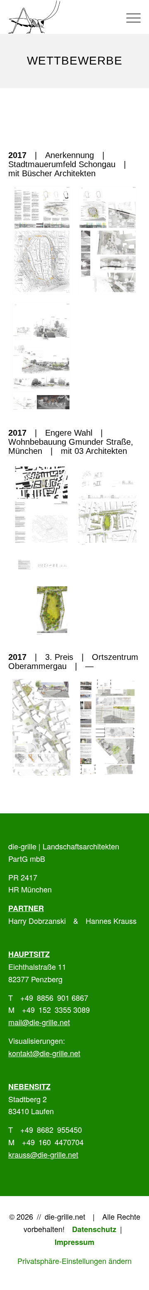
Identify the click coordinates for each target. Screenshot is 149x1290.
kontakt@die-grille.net (44, 1053)
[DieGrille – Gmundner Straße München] (41, 505)
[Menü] (129, 17)
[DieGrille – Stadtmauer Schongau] (41, 240)
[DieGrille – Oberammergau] (41, 727)
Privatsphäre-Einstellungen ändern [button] (74, 1260)
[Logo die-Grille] (61, 17)
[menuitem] (129, 17)
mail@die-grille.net (39, 1022)
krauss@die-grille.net (43, 1154)
